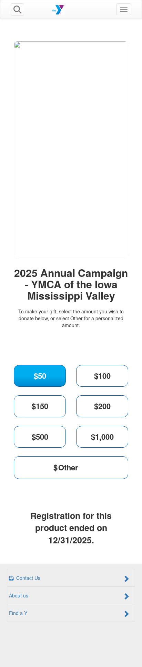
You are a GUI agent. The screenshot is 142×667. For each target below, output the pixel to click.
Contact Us (27, 577)
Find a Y (18, 612)
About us (18, 595)
